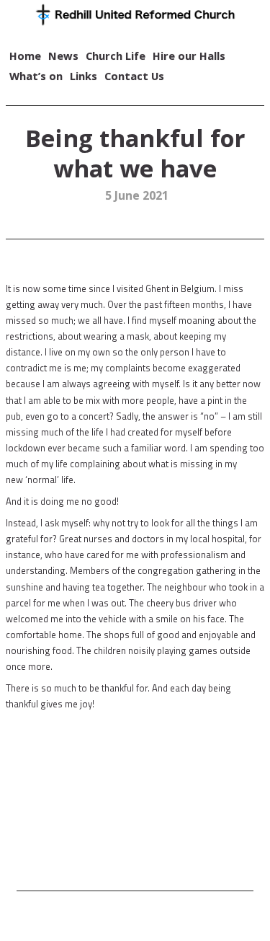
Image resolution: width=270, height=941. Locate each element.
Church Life (115, 55)
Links (83, 76)
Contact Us (134, 76)
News (63, 55)
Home (25, 55)
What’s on (36, 76)
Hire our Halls (189, 55)
